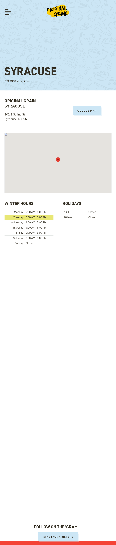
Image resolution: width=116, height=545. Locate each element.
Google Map (87, 110)
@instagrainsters (58, 537)
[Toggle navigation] (8, 12)
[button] (58, 160)
